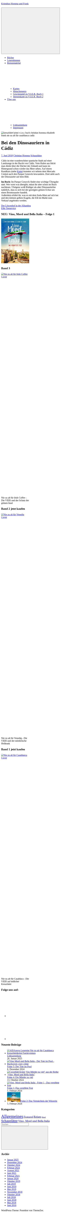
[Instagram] (29, 1039)
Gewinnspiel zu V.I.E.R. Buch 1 (28, 94)
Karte (19, 171)
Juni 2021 (11, 1173)
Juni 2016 (11, 1205)
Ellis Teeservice (8, 208)
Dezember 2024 (14, 1162)
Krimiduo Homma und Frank (15, 3)
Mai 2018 (11, 1202)
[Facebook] (29, 1016)
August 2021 (13, 1170)
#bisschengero (19, 91)
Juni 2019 (11, 1186)
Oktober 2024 (13, 1165)
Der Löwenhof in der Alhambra (16, 205)
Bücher (10, 57)
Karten (16, 88)
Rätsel (44, 1117)
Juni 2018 (11, 1200)
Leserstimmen (13, 60)
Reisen (37, 1116)
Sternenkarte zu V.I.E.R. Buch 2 (28, 96)
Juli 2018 (11, 1197)
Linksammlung (20, 125)
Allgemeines (12, 1116)
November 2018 (14, 1192)
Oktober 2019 (13, 1181)
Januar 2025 (13, 1159)
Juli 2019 (11, 1184)
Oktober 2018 (13, 1194)
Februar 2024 (13, 1167)
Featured (28, 1116)
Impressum (18, 127)
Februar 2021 (13, 1176)
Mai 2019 (11, 1189)
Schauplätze (36, 155)
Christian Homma (21, 155)
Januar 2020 (13, 1178)
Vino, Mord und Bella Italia (34, 1121)
